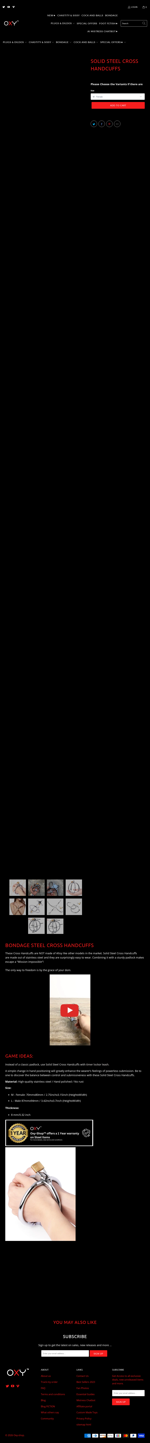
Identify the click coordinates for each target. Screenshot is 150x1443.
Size (92, 90)
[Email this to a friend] (117, 124)
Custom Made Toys (87, 1412)
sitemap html (83, 1424)
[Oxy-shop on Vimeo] (13, 7)
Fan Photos (82, 1388)
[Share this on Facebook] (101, 124)
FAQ (43, 1388)
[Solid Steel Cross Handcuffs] (69, 1046)
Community (47, 1418)
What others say (50, 1412)
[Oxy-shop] (11, 23)
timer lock (92, 1064)
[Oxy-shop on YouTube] (8, 7)
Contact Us (82, 1376)
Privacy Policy (83, 1418)
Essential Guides (85, 1394)
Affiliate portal (84, 1406)
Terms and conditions (53, 1394)
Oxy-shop (19, 1435)
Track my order (49, 1382)
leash (105, 1064)
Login (134, 7)
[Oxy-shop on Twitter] (3, 7)
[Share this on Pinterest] (109, 124)
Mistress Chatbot (85, 1400)
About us (46, 1376)
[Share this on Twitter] (94, 124)
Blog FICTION (48, 1406)
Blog (43, 1400)
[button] (63, 23)
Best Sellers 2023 (85, 1382)
